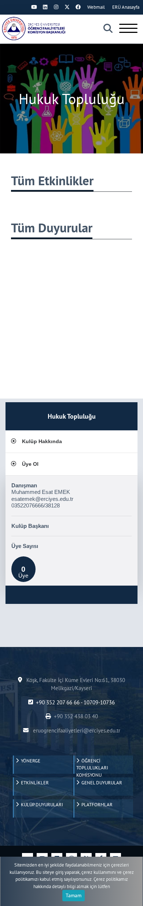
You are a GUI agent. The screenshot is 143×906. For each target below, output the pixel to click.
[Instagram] (56, 7)
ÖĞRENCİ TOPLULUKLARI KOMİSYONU (92, 766)
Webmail (96, 7)
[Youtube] (34, 7)
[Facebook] (78, 7)
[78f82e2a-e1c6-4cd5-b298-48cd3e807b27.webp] (35, 28)
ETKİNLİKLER (34, 783)
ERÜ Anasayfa (125, 7)
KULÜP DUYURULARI (41, 805)
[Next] (23, 7)
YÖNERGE (29, 761)
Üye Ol (30, 464)
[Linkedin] (45, 7)
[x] (67, 7)
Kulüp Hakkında (42, 441)
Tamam (73, 895)
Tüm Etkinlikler (52, 180)
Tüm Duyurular (51, 227)
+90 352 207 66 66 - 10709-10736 (75, 702)
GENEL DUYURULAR (100, 783)
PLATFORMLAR (96, 805)
